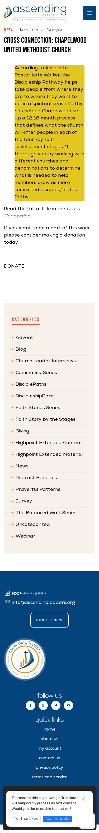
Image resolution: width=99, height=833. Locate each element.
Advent (24, 338)
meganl (56, 30)
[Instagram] (43, 705)
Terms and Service (49, 777)
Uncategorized (33, 524)
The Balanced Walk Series (46, 513)
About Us (49, 739)
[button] (49, 620)
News (8, 30)
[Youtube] (68, 705)
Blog (21, 349)
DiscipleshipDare (35, 396)
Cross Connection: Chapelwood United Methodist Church (45, 45)
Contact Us (49, 758)
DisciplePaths (31, 384)
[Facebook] (30, 705)
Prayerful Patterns (38, 489)
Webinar (25, 536)
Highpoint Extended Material (49, 454)
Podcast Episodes (36, 478)
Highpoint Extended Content (49, 443)
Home (49, 730)
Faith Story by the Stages (46, 419)
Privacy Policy (49, 768)
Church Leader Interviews (46, 361)
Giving (22, 431)
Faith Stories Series (38, 408)
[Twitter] (55, 705)
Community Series (36, 373)
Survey (24, 501)
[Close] (83, 799)
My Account (49, 749)
